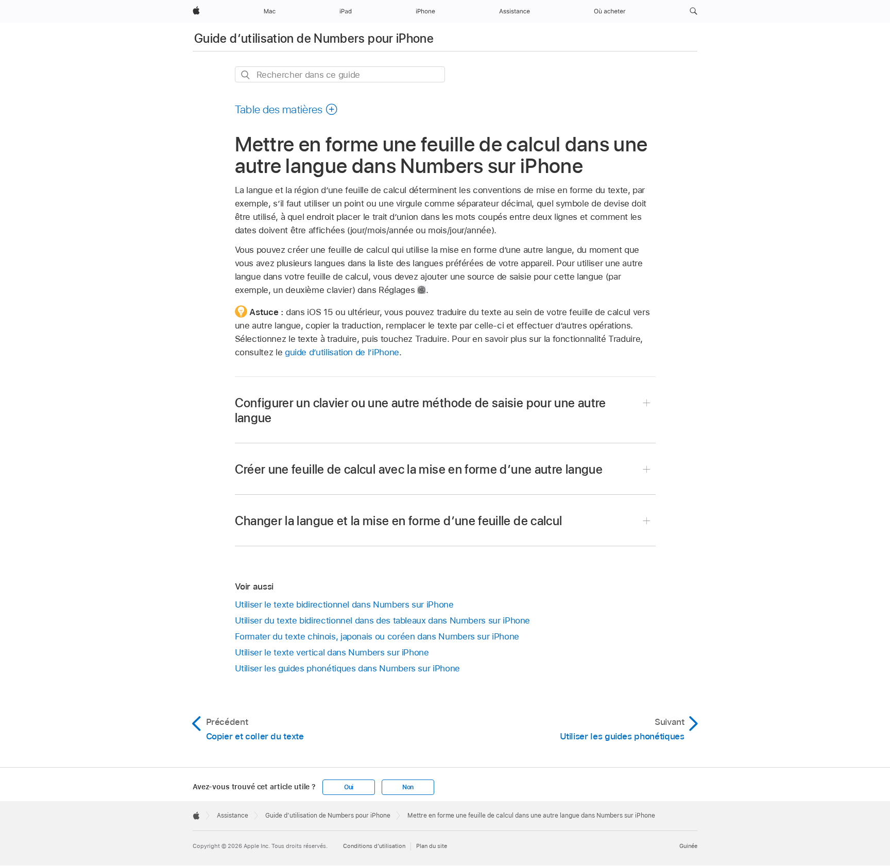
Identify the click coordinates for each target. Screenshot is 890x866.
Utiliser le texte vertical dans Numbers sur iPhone (332, 652)
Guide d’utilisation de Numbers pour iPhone (314, 38)
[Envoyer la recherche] (246, 75)
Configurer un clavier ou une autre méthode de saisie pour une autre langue (420, 410)
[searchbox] (340, 74)
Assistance (232, 815)
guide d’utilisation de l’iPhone (342, 352)
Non (408, 787)
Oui (348, 787)
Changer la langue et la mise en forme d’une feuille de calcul (398, 520)
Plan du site (431, 846)
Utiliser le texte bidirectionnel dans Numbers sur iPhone (344, 604)
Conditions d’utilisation (374, 846)
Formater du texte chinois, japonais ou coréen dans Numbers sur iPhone (377, 636)
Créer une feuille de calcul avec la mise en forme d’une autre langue (419, 469)
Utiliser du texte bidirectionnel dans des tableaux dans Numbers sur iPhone (382, 620)
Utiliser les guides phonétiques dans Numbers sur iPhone (347, 668)
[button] (693, 11)
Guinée (688, 846)
